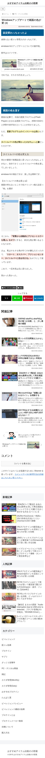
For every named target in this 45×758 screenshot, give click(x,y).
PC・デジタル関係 (10, 288)
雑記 (21, 288)
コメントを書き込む (22, 463)
